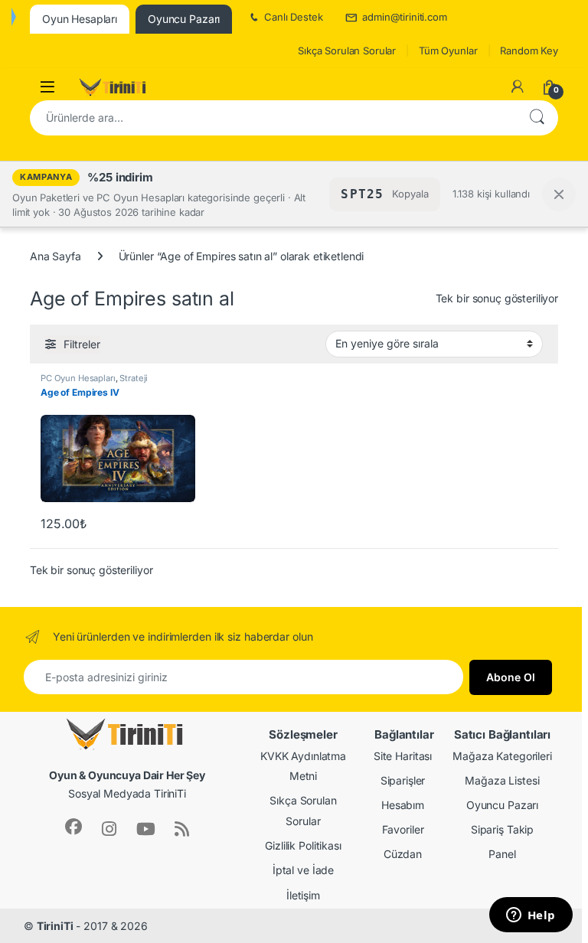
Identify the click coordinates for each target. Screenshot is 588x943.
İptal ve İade (303, 869)
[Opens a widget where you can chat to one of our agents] (530, 916)
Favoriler (403, 829)
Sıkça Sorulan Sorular (347, 50)
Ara (536, 117)
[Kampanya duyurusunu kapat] (559, 194)
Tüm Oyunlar (448, 50)
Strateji (133, 378)
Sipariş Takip (502, 829)
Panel (501, 853)
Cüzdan (403, 853)
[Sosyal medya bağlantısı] (73, 826)
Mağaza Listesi (502, 780)
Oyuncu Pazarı (502, 804)
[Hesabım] (517, 86)
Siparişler (403, 780)
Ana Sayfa (55, 256)
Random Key (529, 50)
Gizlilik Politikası (303, 845)
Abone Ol (510, 677)
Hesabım (402, 804)
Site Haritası (403, 755)
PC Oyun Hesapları (78, 378)
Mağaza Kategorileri (501, 755)
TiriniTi (55, 925)
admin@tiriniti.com (404, 17)
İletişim (303, 895)
